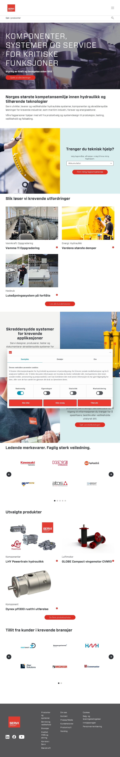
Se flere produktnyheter (60, 617)
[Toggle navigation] (112, 8)
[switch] (46, 393)
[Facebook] (14, 737)
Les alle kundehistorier (60, 303)
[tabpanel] (90, 344)
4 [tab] (62, 500)
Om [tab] (95, 359)
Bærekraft (46, 748)
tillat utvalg (60, 403)
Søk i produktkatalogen (90, 424)
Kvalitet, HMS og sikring (44, 735)
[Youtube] (21, 737)
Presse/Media (66, 720)
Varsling (64, 731)
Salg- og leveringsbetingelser (92, 717)
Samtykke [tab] (25, 359)
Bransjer (45, 728)
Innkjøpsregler (89, 723)
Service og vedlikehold (46, 723)
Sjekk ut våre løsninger (20, 77)
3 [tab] (60, 500)
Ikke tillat (25, 403)
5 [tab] (65, 500)
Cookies (86, 712)
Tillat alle (94, 403)
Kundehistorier (66, 724)
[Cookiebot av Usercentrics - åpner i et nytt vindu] (100, 352)
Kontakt (64, 716)
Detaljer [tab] (60, 359)
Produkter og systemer (45, 715)
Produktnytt (65, 727)
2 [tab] (57, 500)
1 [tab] (54, 500)
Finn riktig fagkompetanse (90, 172)
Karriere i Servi (45, 743)
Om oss (63, 712)
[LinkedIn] (7, 737)
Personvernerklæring (92, 727)
